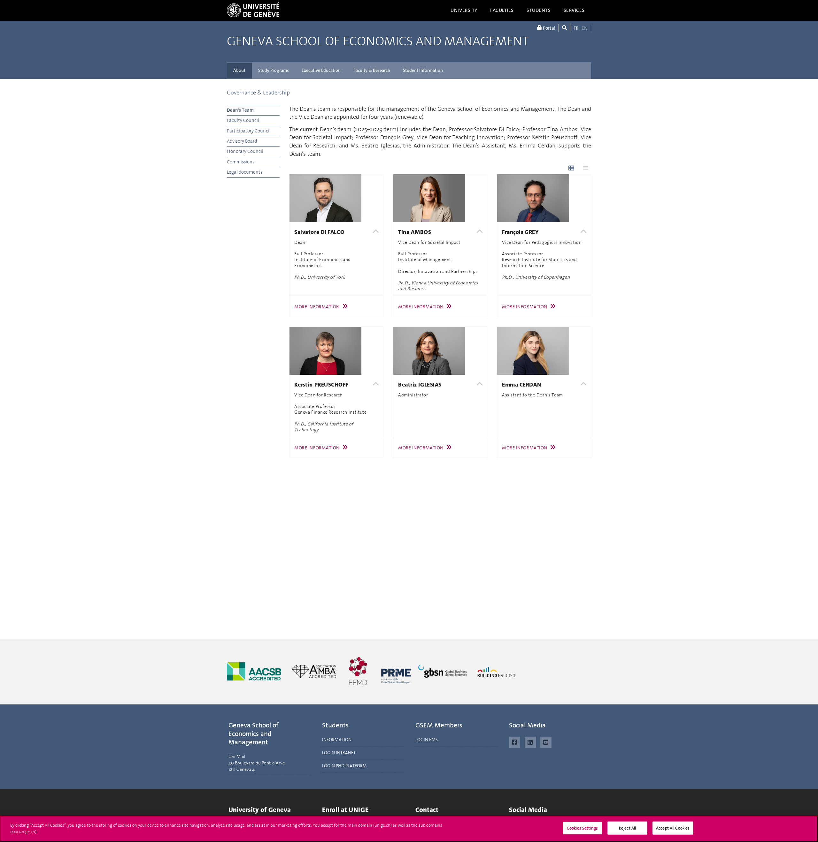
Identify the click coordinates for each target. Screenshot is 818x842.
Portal (548, 28)
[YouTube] (546, 741)
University (464, 10)
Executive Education (321, 70)
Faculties (502, 10)
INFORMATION (336, 740)
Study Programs (273, 70)
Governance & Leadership (258, 92)
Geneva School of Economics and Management (378, 41)
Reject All (627, 828)
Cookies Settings (582, 828)
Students (539, 10)
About (239, 70)
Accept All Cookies (673, 828)
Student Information (423, 70)
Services (574, 10)
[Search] (564, 28)
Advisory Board (242, 141)
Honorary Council (245, 151)
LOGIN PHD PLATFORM (344, 766)
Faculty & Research (371, 70)
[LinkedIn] (530, 741)
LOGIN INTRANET (339, 753)
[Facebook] (514, 741)
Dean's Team (240, 110)
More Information (317, 307)
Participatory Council (249, 131)
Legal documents (244, 172)
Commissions (240, 162)
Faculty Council (243, 120)
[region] (409, 829)
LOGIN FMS (426, 740)
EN (585, 28)
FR (576, 28)
